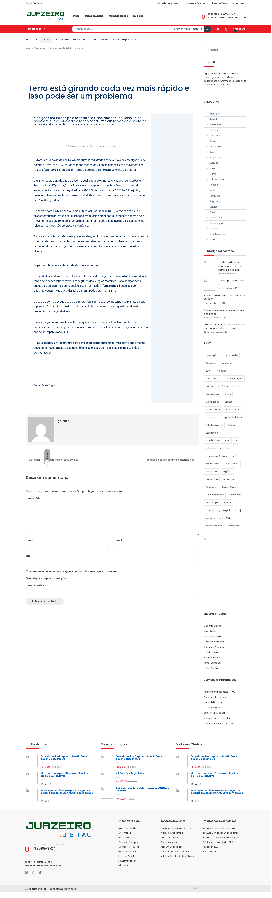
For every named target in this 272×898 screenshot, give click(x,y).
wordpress (233, 525)
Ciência (46, 39)
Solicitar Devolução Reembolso (220, 723)
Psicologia (211, 487)
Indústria (210, 448)
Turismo (214, 228)
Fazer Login (240, 2)
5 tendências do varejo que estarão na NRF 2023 (225, 297)
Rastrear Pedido (220, 2)
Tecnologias (216, 223)
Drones (228, 401)
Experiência (212, 432)
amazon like (231, 355)
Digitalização (212, 401)
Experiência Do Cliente (218, 440)
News (212, 190)
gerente (79, 47)
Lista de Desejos (212, 636)
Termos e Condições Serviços (219, 828)
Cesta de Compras (214, 641)
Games (214, 173)
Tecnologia (235, 494)
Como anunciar (94, 15)
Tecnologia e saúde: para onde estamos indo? (172, 459)
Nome (30, 540)
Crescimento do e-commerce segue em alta (52, 459)
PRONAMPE (228, 479)
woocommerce (214, 525)
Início (76, 15)
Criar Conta (210, 631)
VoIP (228, 518)
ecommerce (233, 409)
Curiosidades (212, 394)
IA (236, 440)
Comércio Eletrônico (217, 386)
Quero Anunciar (212, 707)
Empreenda (216, 157)
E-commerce (213, 409)
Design (213, 141)
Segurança (215, 201)
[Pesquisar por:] (225, 49)
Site (28, 556)
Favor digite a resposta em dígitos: (46, 578)
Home (29, 39)
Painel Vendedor (34, 2)
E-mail (119, 540)
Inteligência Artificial (216, 456)
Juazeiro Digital (36, 888)
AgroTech (215, 113)
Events (213, 168)
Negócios (215, 184)
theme (228, 502)
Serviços (214, 206)
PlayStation (212, 479)
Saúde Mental (229, 487)
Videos (213, 239)
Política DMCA (210, 846)
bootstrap (227, 363)
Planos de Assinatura (215, 697)
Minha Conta (211, 668)
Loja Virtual (211, 471)
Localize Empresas (168, 2)
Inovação (225, 448)
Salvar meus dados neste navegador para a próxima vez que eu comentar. (73, 571)
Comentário (34, 498)
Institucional (209, 851)
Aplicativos (215, 119)
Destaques (215, 146)
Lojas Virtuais (232, 463)
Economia (211, 417)
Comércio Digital (234, 378)
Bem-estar (215, 124)
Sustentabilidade (215, 494)
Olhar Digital (49, 385)
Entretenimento (214, 425)
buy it (209, 370)
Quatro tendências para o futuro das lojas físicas (224, 311)
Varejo (238, 510)
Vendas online (213, 518)
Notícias (138, 15)
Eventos (214, 162)
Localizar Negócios (213, 652)
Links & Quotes (218, 179)
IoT (234, 456)
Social (213, 212)
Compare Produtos (214, 647)
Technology (216, 217)
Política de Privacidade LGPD (218, 842)
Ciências (221, 370)
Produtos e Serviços (195, 2)
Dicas (212, 152)
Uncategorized (217, 234)
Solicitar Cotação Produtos (218, 718)
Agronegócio (212, 355)
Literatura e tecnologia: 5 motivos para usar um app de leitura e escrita (225, 326)
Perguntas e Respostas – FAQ (219, 691)
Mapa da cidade (118, 15)
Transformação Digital (218, 510)
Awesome (211, 363)
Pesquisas (39, 47)
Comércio (215, 135)
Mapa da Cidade (212, 625)
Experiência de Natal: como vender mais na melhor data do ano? (229, 266)
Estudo (231, 425)
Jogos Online (212, 463)
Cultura (237, 386)
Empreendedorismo (232, 417)
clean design (212, 378)
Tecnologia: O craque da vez (231, 282)
